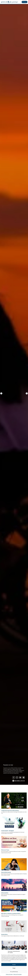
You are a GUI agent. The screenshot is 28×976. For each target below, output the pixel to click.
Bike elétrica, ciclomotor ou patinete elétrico (11, 913)
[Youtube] (20, 777)
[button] (26, 952)
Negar (14, 968)
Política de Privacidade (17, 974)
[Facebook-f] (13, 777)
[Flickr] (23, 777)
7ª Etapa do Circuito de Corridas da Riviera (10, 810)
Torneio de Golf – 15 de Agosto (7, 830)
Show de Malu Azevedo (6, 872)
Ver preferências (14, 971)
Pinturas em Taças (5, 850)
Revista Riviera (4, 934)
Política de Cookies (9, 974)
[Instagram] (17, 777)
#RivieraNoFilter (4, 892)
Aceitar (14, 964)
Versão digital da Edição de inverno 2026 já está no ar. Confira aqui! (12, 935)
